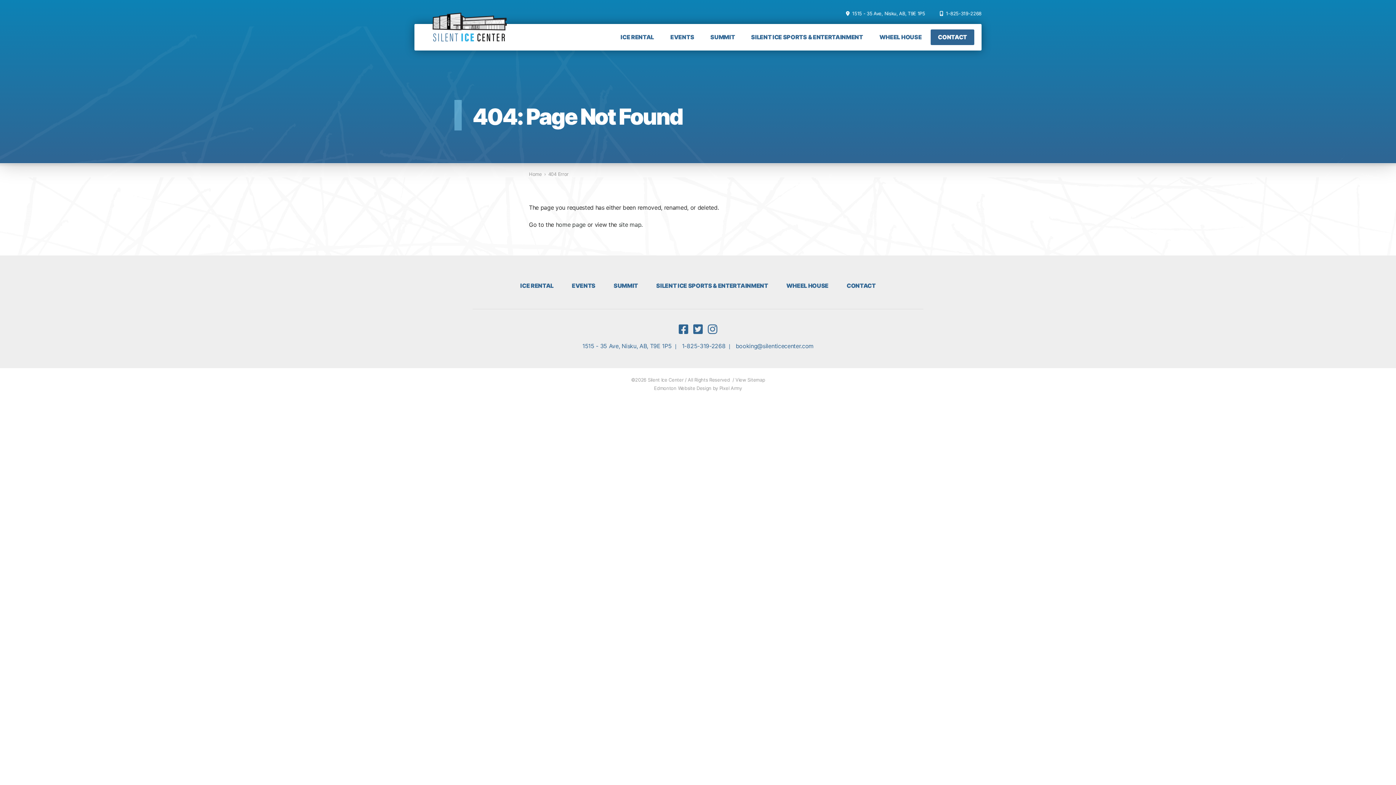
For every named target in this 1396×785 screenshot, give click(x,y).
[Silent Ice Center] (470, 30)
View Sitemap (750, 380)
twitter (698, 329)
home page (571, 224)
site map (630, 224)
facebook (683, 329)
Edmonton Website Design (682, 388)
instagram (712, 329)
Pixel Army (730, 388)
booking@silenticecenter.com (775, 346)
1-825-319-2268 (964, 13)
